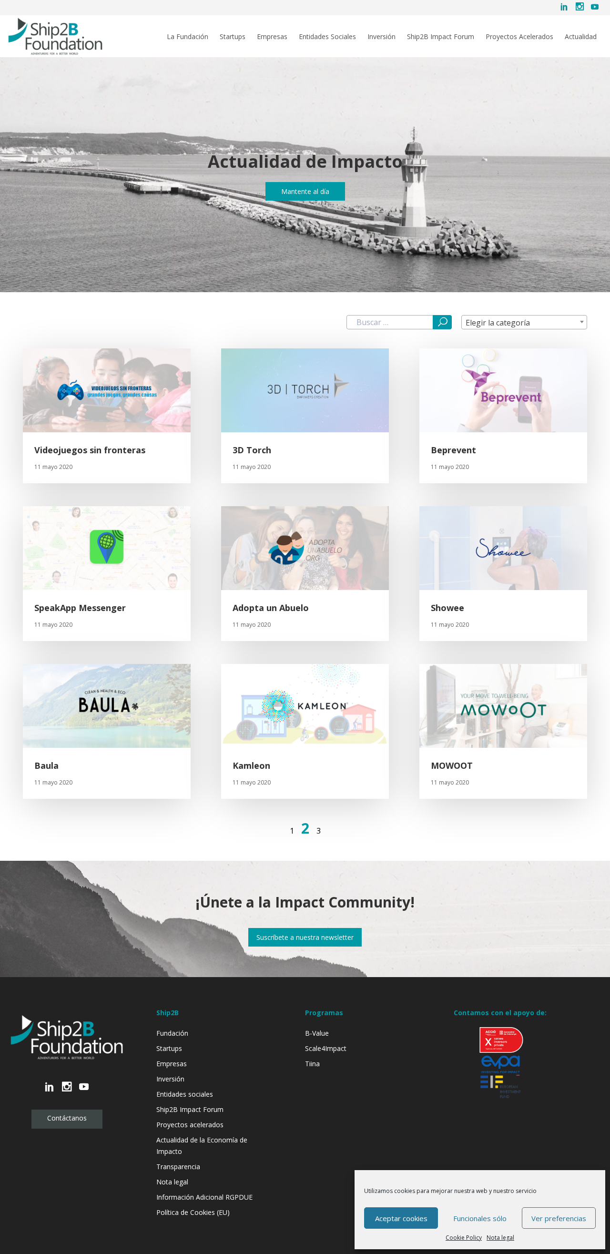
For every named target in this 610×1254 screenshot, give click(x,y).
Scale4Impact (325, 1048)
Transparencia (178, 1166)
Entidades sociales (184, 1094)
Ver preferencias (558, 1218)
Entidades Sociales (327, 36)
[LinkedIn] (564, 7)
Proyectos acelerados (190, 1124)
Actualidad (581, 36)
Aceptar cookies (401, 1218)
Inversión (381, 36)
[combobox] (524, 322)
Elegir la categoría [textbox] (498, 322)
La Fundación (187, 36)
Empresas (272, 36)
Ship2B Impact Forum (440, 36)
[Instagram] (579, 7)
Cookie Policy (464, 1238)
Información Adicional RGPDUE (204, 1197)
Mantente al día (305, 191)
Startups (232, 36)
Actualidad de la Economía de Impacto (201, 1145)
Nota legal (500, 1238)
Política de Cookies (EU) (193, 1212)
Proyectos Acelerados (519, 36)
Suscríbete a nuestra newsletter (305, 937)
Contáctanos (67, 1117)
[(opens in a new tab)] (305, 390)
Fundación (172, 1033)
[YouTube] (595, 7)
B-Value (317, 1033)
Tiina (312, 1063)
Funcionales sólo (480, 1218)
